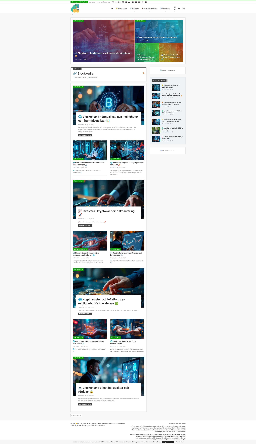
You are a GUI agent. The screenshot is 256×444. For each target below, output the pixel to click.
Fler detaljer (180, 442)
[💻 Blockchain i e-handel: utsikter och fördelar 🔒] (108, 376)
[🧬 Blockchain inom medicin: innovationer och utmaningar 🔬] (90, 150)
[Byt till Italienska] (126, 2)
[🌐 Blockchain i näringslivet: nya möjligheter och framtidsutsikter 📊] (108, 105)
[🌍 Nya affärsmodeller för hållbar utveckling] (156, 130)
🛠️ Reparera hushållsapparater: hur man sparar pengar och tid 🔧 (146, 57)
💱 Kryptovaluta (92, 77)
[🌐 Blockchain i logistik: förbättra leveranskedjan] (127, 329)
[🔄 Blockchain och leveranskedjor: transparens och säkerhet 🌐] (90, 241)
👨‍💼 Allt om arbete (121, 8)
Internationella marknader (81, 249)
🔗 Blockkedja (134, 8)
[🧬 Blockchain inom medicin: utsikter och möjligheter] (158, 31)
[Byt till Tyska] (123, 2)
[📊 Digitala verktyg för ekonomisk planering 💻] (156, 139)
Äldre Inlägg (76, 415)
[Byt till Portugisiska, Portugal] (133, 2)
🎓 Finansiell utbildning (149, 8)
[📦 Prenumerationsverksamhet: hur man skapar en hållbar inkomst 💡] (156, 104)
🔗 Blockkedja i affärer (80, 77)
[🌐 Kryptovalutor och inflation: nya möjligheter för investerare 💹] (108, 288)
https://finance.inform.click (156, 426)
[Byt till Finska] (116, 2)
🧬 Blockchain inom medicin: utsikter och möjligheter (157, 37)
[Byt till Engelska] (146, 2)
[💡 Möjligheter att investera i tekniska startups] (156, 87)
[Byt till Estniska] (113, 2)
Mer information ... (85, 135)
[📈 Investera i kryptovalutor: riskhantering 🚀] (108, 199)
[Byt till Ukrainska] (142, 2)
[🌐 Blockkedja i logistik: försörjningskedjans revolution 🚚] (127, 150)
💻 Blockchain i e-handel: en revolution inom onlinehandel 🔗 (170, 57)
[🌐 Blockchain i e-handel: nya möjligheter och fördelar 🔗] (90, 329)
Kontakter (92, 2)
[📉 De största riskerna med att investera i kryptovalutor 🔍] (127, 241)
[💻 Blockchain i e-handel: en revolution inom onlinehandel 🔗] (171, 52)
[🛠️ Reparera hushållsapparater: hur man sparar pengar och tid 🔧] (146, 52)
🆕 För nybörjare (165, 8)
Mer (175, 9)
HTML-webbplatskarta (103, 2)
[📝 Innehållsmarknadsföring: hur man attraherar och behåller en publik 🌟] (156, 122)
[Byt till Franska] (119, 2)
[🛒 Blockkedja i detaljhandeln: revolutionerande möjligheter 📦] (104, 41)
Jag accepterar (168, 442)
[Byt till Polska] (129, 2)
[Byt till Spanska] (136, 2)
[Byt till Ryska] (149, 2)
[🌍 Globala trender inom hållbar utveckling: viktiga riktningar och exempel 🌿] (156, 113)
